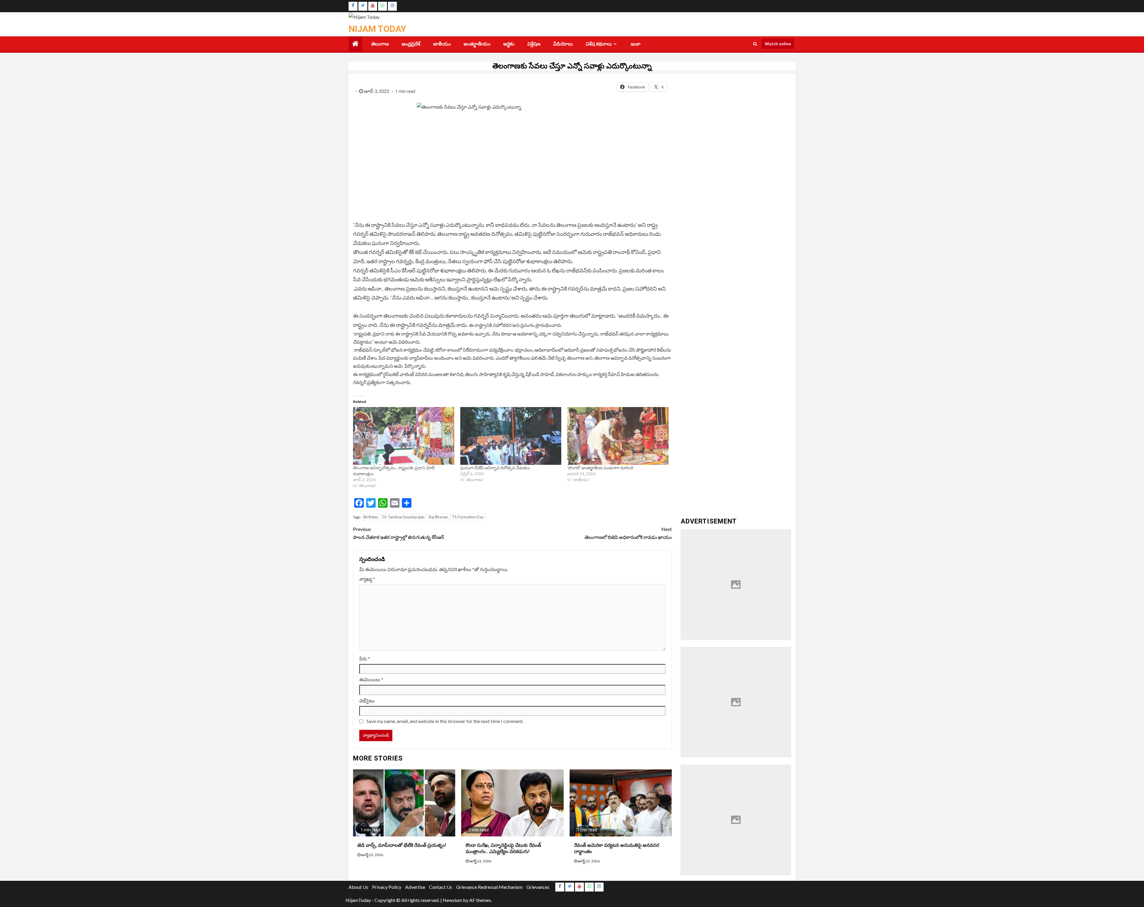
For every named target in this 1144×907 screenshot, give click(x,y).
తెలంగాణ (380, 44)
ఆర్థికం (509, 44)
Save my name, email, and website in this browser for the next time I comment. (444, 721)
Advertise (415, 887)
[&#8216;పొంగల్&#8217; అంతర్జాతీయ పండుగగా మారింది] (618, 436)
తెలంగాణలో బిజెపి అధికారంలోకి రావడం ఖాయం (628, 533)
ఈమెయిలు (371, 679)
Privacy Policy (386, 887)
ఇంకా (636, 44)
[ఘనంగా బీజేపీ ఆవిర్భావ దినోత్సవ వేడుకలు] (511, 436)
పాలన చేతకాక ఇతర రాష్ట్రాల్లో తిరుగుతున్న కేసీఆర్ (399, 533)
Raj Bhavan (438, 517)
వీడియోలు (563, 44)
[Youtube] (372, 6)
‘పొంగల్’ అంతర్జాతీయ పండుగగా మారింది (600, 467)
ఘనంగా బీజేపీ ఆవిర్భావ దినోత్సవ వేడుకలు (495, 467)
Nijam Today (377, 29)
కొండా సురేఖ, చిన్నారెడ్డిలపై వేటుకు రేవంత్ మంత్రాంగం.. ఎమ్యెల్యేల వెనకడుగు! (503, 848)
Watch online (778, 43)
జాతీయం (442, 44)
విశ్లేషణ (533, 44)
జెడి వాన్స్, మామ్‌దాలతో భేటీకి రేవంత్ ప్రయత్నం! (402, 845)
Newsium (452, 900)
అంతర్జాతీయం (477, 44)
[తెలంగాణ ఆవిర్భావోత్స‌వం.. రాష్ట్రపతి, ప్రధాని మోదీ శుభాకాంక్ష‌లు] (403, 436)
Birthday (370, 517)
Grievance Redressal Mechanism (489, 887)
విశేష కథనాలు (599, 44)
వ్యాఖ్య (367, 579)
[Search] (755, 43)
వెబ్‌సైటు (367, 700)
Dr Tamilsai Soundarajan (404, 517)
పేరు (364, 658)
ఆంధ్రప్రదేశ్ (411, 44)
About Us (358, 887)
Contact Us (440, 887)
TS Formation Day (468, 517)
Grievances (537, 887)
